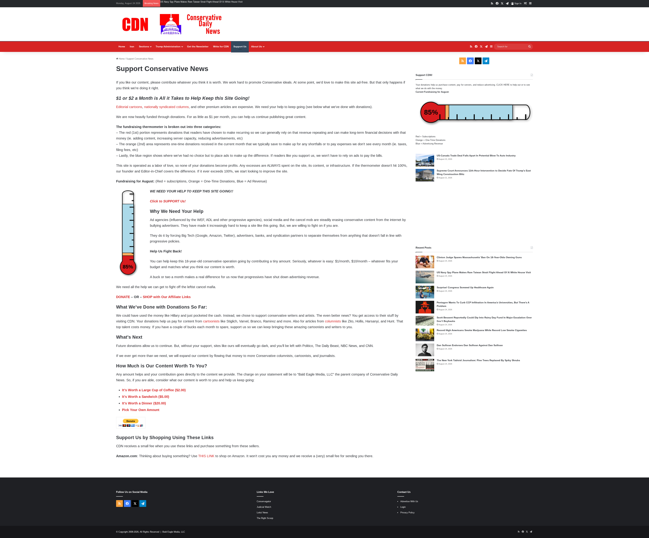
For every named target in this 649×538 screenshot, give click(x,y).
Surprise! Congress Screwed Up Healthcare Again (465, 287)
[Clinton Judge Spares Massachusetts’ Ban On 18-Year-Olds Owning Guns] (425, 262)
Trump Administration (168, 46)
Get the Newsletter (197, 46)
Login (403, 507)
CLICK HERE (503, 85)
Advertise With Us (409, 501)
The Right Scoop (265, 518)
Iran (132, 46)
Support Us (239, 46)
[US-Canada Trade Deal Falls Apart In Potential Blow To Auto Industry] (425, 160)
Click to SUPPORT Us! (168, 201)
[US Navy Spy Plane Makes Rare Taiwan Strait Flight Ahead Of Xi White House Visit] (425, 277)
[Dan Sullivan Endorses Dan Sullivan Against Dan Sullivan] (425, 350)
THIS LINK (206, 456)
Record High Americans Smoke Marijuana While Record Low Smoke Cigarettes (482, 330)
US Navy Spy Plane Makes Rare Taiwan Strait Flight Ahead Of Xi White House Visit (484, 272)
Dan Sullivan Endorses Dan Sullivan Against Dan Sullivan (470, 345)
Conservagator (264, 501)
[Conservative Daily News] (173, 24)
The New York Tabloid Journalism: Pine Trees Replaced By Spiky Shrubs (478, 360)
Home (121, 46)
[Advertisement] (474, 213)
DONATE (123, 297)
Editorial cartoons (129, 107)
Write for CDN (221, 46)
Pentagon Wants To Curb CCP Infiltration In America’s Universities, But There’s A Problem (204, 2)
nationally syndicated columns (166, 107)
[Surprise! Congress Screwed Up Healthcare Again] (425, 292)
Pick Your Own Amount (140, 410)
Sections (144, 46)
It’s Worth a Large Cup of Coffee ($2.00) (154, 390)
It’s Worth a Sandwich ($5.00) (145, 397)
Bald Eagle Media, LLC (173, 532)
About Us (256, 46)
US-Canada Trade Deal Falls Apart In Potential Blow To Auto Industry (476, 155)
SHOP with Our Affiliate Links (167, 297)
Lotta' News (262, 512)
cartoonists (211, 321)
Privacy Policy (407, 512)
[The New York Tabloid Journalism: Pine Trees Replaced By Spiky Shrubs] (425, 365)
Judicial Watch (264, 507)
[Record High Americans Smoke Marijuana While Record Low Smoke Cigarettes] (425, 335)
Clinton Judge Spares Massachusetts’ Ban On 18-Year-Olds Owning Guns (479, 257)
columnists (333, 321)
